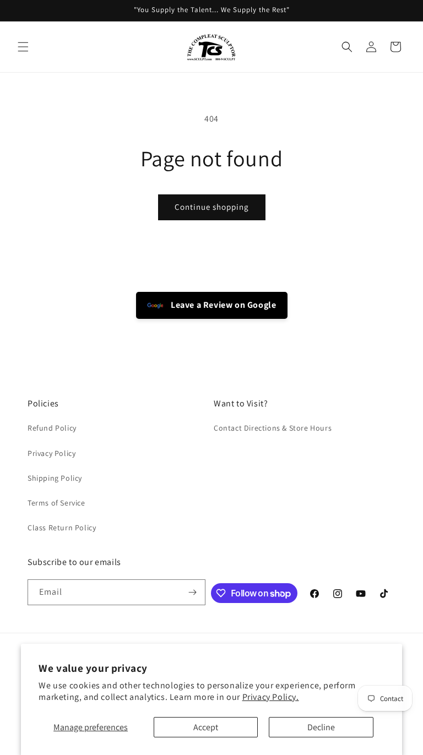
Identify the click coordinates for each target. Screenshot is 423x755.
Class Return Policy (62, 528)
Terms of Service (56, 503)
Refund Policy (52, 428)
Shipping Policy (55, 478)
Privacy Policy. (270, 697)
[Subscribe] (193, 592)
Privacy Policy (51, 453)
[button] (23, 47)
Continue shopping (212, 207)
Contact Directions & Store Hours (273, 428)
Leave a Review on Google (222, 305)
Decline (321, 727)
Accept (205, 727)
